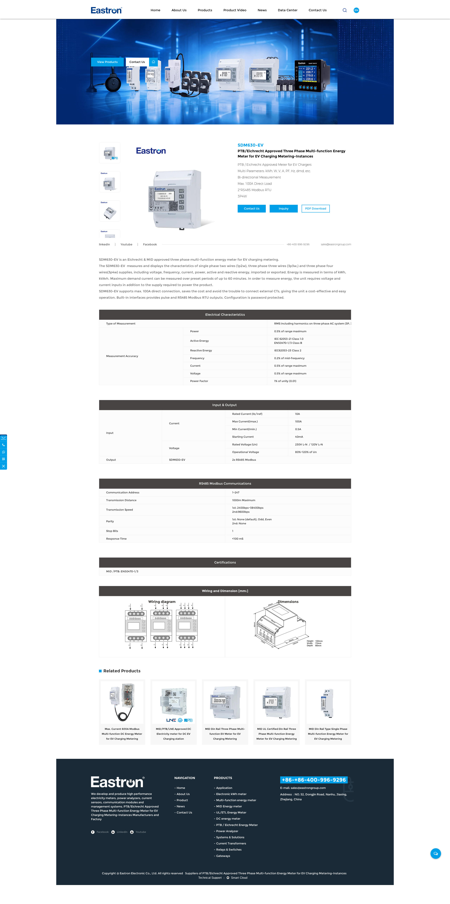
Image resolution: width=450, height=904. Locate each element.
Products (205, 10)
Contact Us (318, 10)
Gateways (223, 856)
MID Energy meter (229, 806)
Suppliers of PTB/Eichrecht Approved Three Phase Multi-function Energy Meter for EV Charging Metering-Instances (265, 873)
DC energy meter (228, 818)
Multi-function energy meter (236, 800)
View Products (107, 62)
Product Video (234, 10)
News (262, 10)
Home (155, 10)
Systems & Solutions (230, 837)
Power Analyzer (227, 831)
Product (182, 800)
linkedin (104, 244)
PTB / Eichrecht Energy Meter (237, 825)
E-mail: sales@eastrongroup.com (303, 788)
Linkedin (121, 832)
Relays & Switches (229, 849)
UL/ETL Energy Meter (231, 812)
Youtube (126, 244)
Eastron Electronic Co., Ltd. (138, 873)
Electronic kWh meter (231, 794)
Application (224, 788)
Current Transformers (231, 843)
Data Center (287, 10)
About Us (179, 10)
